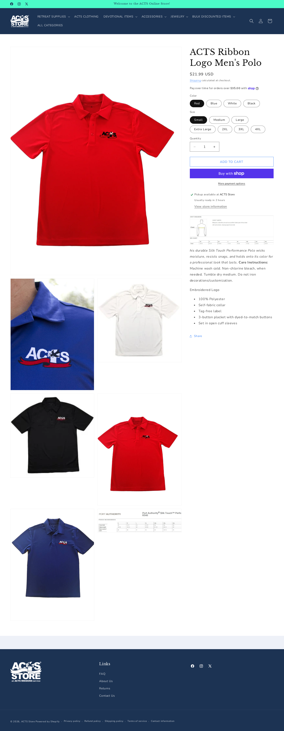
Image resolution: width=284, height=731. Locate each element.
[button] (53, 16)
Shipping (195, 80)
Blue (214, 103)
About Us (106, 681)
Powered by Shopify (48, 721)
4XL (258, 129)
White (232, 103)
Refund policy (92, 721)
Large (240, 120)
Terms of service (137, 721)
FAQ (102, 674)
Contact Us (107, 696)
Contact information (162, 721)
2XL (225, 129)
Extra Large (202, 129)
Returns (104, 688)
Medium (219, 120)
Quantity (195, 138)
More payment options (231, 183)
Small (198, 120)
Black (252, 103)
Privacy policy (72, 721)
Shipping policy (114, 721)
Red (197, 103)
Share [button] (198, 336)
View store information (210, 206)
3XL (241, 129)
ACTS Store (28, 721)
